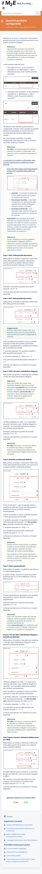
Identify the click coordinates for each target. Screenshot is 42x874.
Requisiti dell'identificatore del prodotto (20, 825)
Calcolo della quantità (13, 856)
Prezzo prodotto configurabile (16, 848)
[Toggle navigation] (3, 8)
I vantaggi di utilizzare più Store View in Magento (22, 840)
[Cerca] (38, 13)
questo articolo (16, 250)
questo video (23, 248)
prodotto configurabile (20, 38)
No (17, 802)
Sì (27, 802)
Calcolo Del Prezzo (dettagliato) (17, 852)
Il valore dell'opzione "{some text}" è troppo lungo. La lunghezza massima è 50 (21, 860)
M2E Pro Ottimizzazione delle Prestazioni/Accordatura (16, 835)
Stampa (9, 816)
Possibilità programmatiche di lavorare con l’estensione (20, 829)
